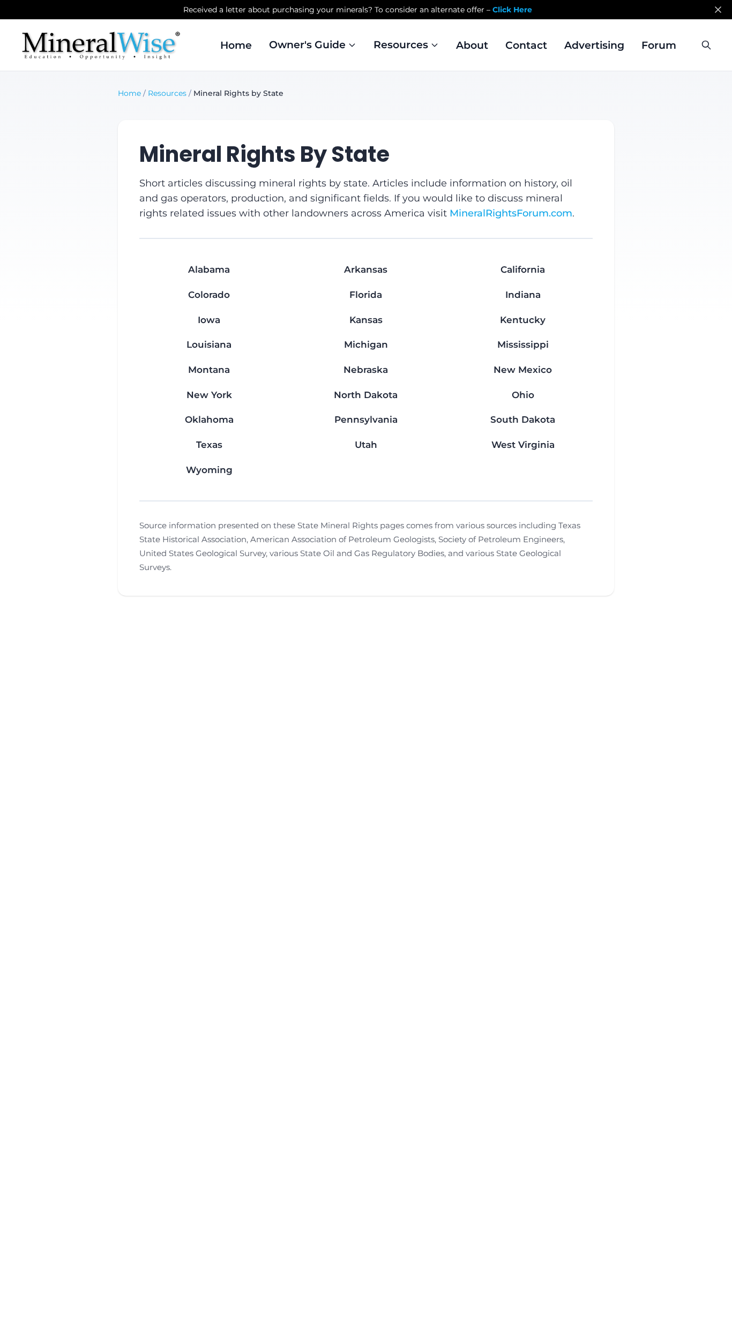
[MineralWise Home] (101, 45)
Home (236, 45)
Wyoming (209, 470)
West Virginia (523, 444)
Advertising (594, 45)
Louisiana (208, 344)
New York (209, 395)
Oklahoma (209, 419)
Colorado (209, 294)
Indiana (523, 294)
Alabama (209, 269)
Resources (167, 93)
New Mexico (523, 369)
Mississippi (523, 344)
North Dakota (366, 395)
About (472, 45)
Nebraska (365, 369)
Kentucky (523, 319)
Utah (366, 444)
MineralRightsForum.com (511, 213)
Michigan (366, 344)
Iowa (209, 319)
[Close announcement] (718, 9)
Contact (526, 45)
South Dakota (522, 419)
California (523, 269)
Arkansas (365, 269)
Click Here (512, 9)
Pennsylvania (366, 419)
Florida (365, 294)
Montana (209, 369)
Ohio (523, 395)
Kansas (366, 319)
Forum (658, 45)
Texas (209, 444)
